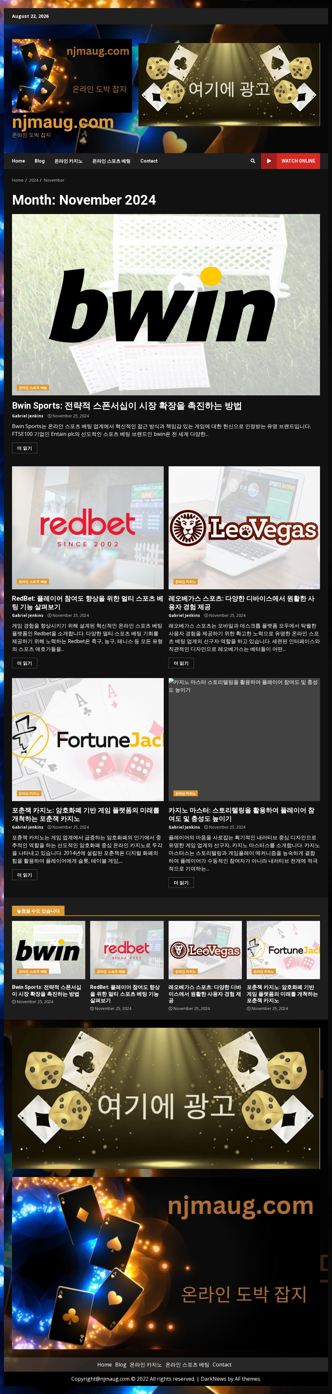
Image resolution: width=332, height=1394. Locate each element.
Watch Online (298, 161)
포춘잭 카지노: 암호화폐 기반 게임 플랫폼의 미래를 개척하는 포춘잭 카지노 (88, 739)
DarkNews (213, 1378)
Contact (149, 161)
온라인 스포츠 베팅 (111, 161)
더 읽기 (24, 448)
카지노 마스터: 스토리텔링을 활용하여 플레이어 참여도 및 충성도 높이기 (244, 739)
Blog (40, 161)
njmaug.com (63, 121)
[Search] (253, 161)
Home (18, 161)
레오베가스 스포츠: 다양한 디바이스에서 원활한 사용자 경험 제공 (244, 527)
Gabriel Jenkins (27, 416)
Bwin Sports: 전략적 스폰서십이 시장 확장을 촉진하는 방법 (166, 304)
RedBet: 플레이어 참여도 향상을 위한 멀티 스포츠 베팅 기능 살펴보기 (88, 527)
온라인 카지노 (68, 161)
